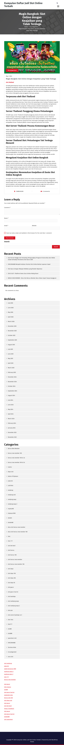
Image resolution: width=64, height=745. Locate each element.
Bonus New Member (14, 448)
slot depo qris (8, 700)
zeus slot (10, 656)
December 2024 (12, 377)
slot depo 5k (11, 582)
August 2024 (11, 395)
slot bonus (11, 550)
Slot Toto (10, 619)
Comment (7, 207)
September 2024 (12, 391)
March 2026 (11, 321)
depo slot (10, 471)
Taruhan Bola (12, 647)
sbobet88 (10, 522)
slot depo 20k (12, 578)
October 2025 (11, 335)
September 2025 (12, 340)
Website (34, 225)
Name (6, 218)
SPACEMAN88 (11, 642)
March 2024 (11, 418)
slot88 (10, 629)
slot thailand (10, 82)
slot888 (10, 633)
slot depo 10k (12, 573)
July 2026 (10, 303)
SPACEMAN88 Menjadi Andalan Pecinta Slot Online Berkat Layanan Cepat (29, 264)
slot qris (10, 610)
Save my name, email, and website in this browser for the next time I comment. (29, 233)
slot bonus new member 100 (16, 564)
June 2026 (11, 307)
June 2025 (10, 354)
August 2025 (11, 344)
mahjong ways (12, 499)
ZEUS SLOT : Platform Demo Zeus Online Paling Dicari (23, 273)
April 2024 (11, 414)
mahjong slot (12, 495)
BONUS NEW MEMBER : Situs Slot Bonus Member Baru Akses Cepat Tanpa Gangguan (32, 278)
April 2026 (10, 317)
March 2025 (11, 367)
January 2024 (12, 428)
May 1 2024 (9, 76)
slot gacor (11, 587)
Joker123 (10, 481)
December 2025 (12, 326)
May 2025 (10, 358)
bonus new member (10, 679)
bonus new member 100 (15, 453)
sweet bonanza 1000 (10, 669)
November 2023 (12, 437)
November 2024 (12, 381)
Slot (9, 536)
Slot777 (10, 624)
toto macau (7, 687)
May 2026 (10, 312)
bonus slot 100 (8, 698)
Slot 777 (10, 541)
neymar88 (11, 508)
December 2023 (12, 432)
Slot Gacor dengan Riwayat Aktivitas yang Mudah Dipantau (25, 269)
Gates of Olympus (13, 476)
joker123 (6, 666)
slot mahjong (8, 663)
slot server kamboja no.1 (15, 615)
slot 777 (6, 677)
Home (26, 26)
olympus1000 (12, 513)
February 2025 (12, 372)
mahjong (10, 490)
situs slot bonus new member (16, 527)
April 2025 (10, 363)
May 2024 (10, 409)
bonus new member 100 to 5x (16, 462)
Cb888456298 (19, 191)
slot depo (10, 568)
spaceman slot (12, 638)
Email (6, 225)
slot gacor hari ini (13, 592)
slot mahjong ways (13, 601)
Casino (10, 467)
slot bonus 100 (12, 555)
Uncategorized (34, 26)
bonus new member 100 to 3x (16, 458)
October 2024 (11, 386)
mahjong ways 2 (12, 504)
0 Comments (46, 191)
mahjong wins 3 (8, 674)
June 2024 (11, 404)
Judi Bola (10, 485)
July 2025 (10, 349)
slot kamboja (12, 596)
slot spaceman (8, 719)
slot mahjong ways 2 (14, 605)
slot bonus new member (15, 559)
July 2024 (10, 400)
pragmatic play (8, 695)
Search (6, 242)
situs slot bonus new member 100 (17, 531)
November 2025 (12, 330)
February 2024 (12, 423)
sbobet (10, 518)
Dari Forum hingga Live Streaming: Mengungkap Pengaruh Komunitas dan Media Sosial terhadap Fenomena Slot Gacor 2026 (31, 258)
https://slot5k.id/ (9, 708)
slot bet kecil (11, 545)
